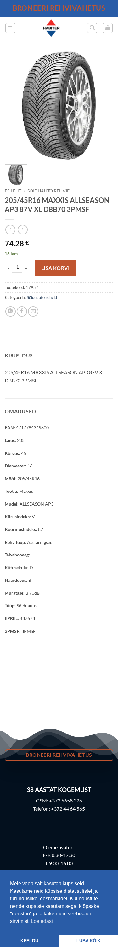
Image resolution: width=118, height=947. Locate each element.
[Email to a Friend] (33, 311)
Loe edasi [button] (42, 921)
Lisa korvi (55, 268)
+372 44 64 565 (68, 809)
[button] (10, 28)
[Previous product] (22, 229)
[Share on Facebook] (22, 311)
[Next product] (10, 229)
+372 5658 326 (65, 800)
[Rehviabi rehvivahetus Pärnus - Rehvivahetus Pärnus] (51, 28)
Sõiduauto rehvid (48, 190)
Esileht (13, 190)
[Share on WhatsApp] (10, 311)
